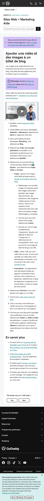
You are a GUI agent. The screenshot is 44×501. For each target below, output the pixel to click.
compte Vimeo (19, 264)
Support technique (9, 418)
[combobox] (19, 29)
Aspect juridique (8, 471)
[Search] (38, 29)
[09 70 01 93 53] (31, 3)
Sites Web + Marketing (20, 15)
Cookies (38, 471)
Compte (5, 435)
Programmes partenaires (11, 429)
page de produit (28, 123)
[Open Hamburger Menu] (2, 3)
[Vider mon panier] (40, 3)
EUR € (37, 458)
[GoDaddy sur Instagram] (8, 464)
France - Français (8, 458)
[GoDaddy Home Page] (10, 448)
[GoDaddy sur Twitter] (19, 464)
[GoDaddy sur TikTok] (14, 464)
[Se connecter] (36, 3)
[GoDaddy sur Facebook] (3, 464)
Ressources (6, 424)
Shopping (5, 441)
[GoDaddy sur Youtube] (24, 464)
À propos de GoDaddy (10, 413)
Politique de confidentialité (24, 471)
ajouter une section (29, 363)
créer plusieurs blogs (29, 377)
